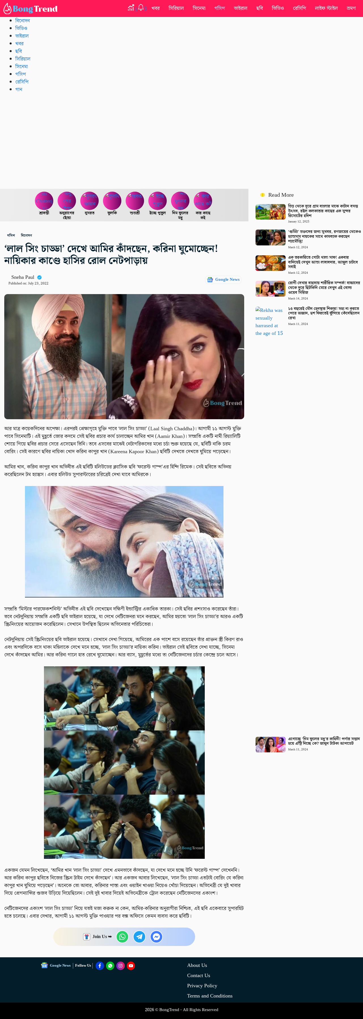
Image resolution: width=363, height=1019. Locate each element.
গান (18, 89)
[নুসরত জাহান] (89, 200)
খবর (155, 8)
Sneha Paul (22, 277)
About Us (197, 965)
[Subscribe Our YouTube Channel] (131, 966)
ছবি (259, 8)
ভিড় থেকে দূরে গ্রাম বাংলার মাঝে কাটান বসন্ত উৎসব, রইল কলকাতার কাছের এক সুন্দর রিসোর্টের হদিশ (323, 211)
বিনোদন (22, 21)
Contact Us (198, 975)
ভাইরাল (240, 8)
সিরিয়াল (176, 8)
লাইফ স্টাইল (326, 8)
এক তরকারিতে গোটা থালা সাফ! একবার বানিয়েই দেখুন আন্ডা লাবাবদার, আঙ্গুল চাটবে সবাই (323, 262)
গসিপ (219, 8)
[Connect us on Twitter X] (120, 966)
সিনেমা (199, 8)
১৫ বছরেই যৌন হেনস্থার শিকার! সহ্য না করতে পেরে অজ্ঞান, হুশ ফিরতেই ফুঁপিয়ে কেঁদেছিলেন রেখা (324, 314)
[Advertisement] (181, 140)
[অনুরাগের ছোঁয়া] (66, 200)
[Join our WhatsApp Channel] (110, 966)
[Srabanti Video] (44, 200)
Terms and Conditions (210, 996)
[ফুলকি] (112, 200)
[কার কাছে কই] (203, 200)
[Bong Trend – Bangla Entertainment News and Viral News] (31, 8)
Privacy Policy (202, 986)
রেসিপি (299, 8)
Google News (227, 279)
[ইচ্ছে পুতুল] (157, 200)
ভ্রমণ (351, 8)
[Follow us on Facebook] (100, 966)
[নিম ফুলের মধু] (180, 200)
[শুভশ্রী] (134, 200)
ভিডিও (278, 8)
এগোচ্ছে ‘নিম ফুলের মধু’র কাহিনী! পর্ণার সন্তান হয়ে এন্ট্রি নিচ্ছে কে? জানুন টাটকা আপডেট (324, 741)
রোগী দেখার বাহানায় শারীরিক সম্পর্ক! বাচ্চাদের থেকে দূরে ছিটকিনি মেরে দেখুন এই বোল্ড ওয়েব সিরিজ (324, 288)
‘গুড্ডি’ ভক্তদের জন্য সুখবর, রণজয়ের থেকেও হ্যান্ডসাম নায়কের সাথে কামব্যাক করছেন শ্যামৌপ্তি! (324, 237)
